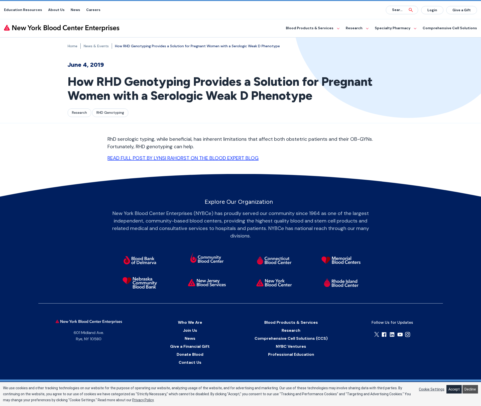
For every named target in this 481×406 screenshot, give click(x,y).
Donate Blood (190, 354)
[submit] (410, 10)
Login (432, 10)
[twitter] (376, 334)
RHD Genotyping (110, 112)
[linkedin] (392, 335)
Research (354, 28)
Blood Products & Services (309, 28)
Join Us (190, 330)
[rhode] (341, 283)
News (75, 10)
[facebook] (384, 335)
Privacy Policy (143, 400)
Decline (470, 389)
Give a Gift (461, 10)
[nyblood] (274, 283)
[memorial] (341, 260)
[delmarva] (139, 260)
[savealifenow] (207, 258)
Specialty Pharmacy (392, 28)
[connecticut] (274, 260)
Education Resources (23, 10)
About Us (56, 10)
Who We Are (190, 322)
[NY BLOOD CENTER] (61, 28)
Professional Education (291, 354)
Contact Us (190, 362)
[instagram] (407, 334)
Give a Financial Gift (190, 346)
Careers (93, 10)
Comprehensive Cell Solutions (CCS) (291, 338)
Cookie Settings (431, 389)
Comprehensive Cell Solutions (450, 28)
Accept (454, 389)
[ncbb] (139, 283)
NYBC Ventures (291, 346)
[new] (207, 283)
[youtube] (400, 335)
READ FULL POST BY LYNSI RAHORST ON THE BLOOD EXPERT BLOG (183, 158)
